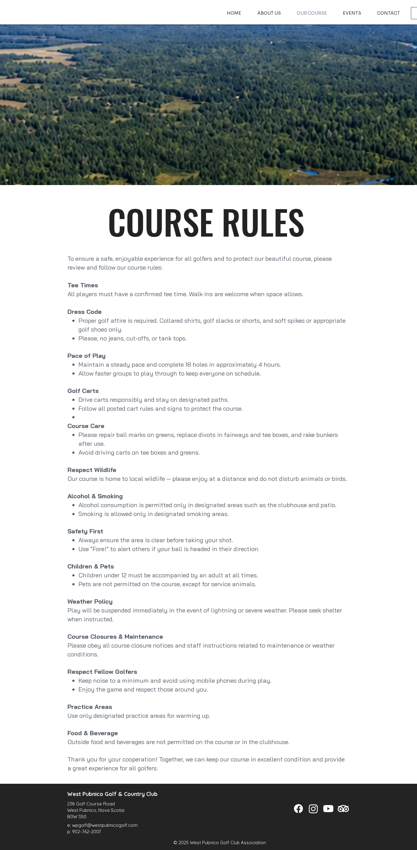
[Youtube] (328, 809)
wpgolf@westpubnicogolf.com (105, 825)
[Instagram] (313, 809)
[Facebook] (298, 809)
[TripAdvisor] (343, 809)
